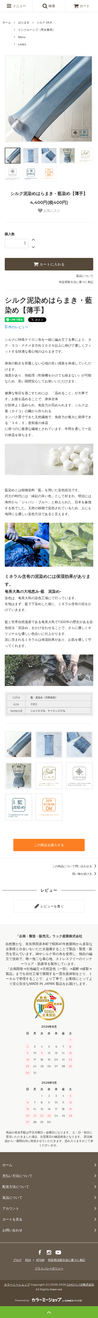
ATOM (40, 1260)
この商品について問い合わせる (72, 866)
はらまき (23, 22)
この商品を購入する (49, 845)
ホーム (6, 22)
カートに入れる (52, 264)
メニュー (19, 6)
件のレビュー (16, 327)
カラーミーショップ (17, 1284)
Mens (21, 37)
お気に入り (51, 210)
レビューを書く (51, 906)
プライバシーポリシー (49, 1268)
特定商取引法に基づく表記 (76, 282)
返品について (84, 276)
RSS (28, 1260)
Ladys (22, 44)
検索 (51, 6)
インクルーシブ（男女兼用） (36, 29)
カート (85, 6)
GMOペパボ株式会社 (80, 1284)
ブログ (17, 1260)
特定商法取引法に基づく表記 (66, 1260)
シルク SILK (44, 22)
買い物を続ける (82, 874)
